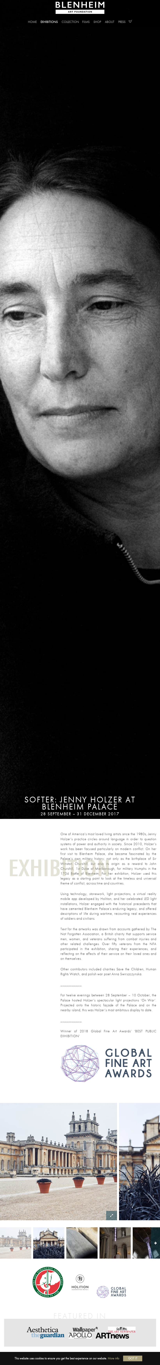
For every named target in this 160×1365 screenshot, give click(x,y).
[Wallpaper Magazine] (85, 1330)
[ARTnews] (112, 1336)
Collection (70, 22)
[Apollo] (80, 1336)
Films (86, 22)
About (109, 22)
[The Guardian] (48, 1336)
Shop (97, 22)
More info (113, 1358)
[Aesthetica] (43, 1330)
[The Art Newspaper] (122, 1330)
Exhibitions (49, 22)
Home (32, 22)
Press (121, 22)
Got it (132, 1358)
